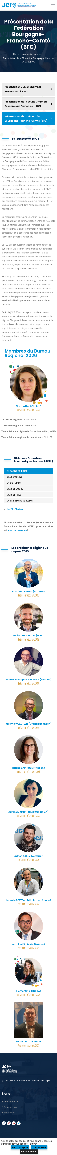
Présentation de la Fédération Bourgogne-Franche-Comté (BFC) (26, 118)
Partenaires (9, 1112)
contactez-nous (17, 530)
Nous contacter (11, 1101)
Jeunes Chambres (31, 54)
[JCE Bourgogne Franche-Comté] (19, 5)
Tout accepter (20, 1147)
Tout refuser (39, 1147)
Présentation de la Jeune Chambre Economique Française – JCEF (26, 104)
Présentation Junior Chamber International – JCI (23, 89)
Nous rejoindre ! (11, 1107)
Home (16, 54)
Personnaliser (29, 1151)
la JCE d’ (15, 509)
